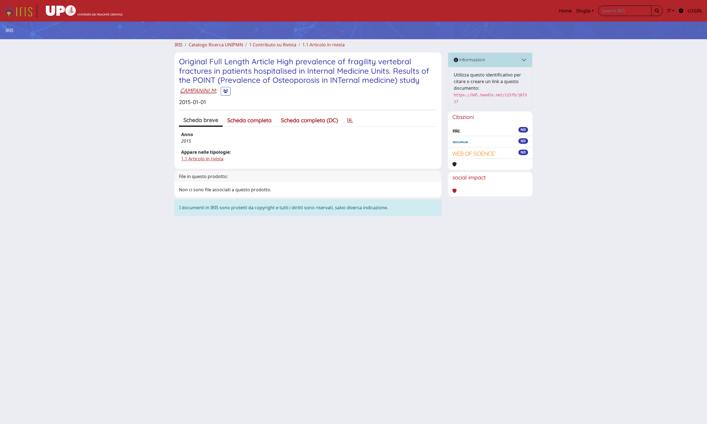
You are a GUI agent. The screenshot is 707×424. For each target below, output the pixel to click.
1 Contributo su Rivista (272, 45)
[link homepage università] (84, 10)
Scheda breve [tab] (200, 119)
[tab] (350, 120)
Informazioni (471, 59)
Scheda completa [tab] (249, 120)
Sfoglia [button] (583, 11)
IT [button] (669, 11)
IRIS (179, 45)
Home (565, 11)
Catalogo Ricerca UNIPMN (216, 45)
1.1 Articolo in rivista (323, 45)
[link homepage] (20, 10)
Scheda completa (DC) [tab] (309, 120)
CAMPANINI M (197, 90)
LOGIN (694, 11)
